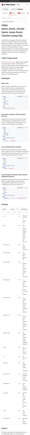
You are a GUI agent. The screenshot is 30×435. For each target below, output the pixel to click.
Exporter (24, 432)
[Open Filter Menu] (8, 212)
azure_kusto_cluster (8, 21)
